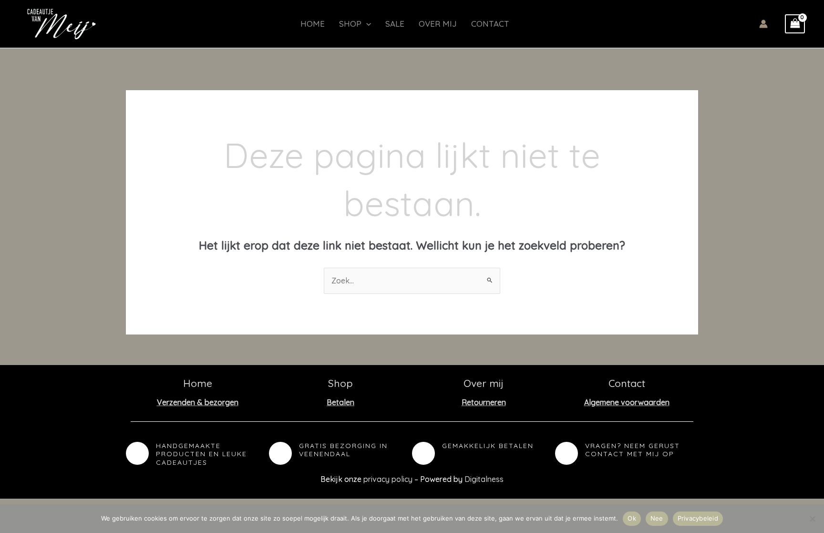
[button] (366, 24)
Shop (350, 24)
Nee (656, 518)
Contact (490, 24)
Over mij (438, 24)
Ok (632, 518)
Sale (394, 24)
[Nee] (812, 518)
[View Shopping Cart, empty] (795, 23)
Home (312, 24)
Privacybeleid (698, 518)
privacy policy (387, 479)
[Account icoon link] (763, 24)
